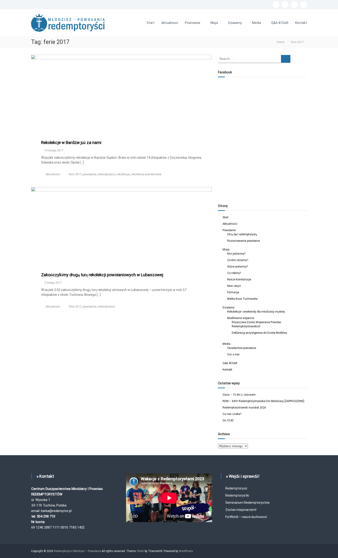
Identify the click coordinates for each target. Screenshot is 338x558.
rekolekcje (123, 174)
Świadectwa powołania (241, 348)
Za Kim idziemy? (237, 260)
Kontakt (301, 23)
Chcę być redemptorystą (242, 234)
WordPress (186, 551)
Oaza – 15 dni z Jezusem (239, 394)
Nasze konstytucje (239, 279)
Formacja (233, 292)
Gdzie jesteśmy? (237, 266)
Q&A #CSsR (279, 23)
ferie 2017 (75, 174)
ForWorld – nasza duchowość (246, 517)
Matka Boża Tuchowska (242, 298)
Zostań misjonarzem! (240, 510)
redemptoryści (106, 174)
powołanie (89, 174)
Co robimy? (234, 273)
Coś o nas (233, 354)
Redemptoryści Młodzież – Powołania (78, 551)
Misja (214, 23)
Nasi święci (234, 286)
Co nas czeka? (232, 414)
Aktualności (169, 23)
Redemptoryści (236, 488)
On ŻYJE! (228, 420)
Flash (140, 551)
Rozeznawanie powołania (243, 240)
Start (151, 23)
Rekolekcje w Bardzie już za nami (71, 142)
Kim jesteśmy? (236, 253)
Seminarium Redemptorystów (247, 502)
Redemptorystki (237, 495)
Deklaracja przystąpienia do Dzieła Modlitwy (259, 332)
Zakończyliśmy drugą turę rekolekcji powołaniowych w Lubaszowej (102, 274)
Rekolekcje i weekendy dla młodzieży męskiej (256, 311)
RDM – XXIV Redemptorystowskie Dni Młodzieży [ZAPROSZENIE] (263, 401)
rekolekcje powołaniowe (146, 174)
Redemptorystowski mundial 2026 (244, 407)
